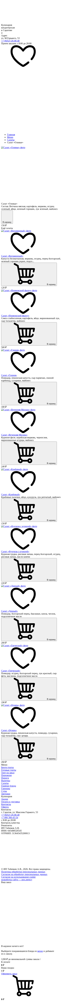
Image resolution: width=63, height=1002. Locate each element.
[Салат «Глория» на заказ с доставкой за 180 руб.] (13, 350)
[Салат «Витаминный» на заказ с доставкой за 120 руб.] (16, 231)
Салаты (5, 783)
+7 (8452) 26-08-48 (10, 41)
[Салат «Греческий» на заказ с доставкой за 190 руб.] (14, 645)
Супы (4, 791)
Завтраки (5, 794)
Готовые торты (8, 770)
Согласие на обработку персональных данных (24, 874)
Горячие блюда (8, 786)
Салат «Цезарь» (9, 730)
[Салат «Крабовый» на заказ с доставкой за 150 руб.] (14, 469)
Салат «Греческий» (10, 670)
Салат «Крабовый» (10, 494)
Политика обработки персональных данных (23, 871)
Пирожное (6, 775)
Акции (4, 799)
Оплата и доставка (10, 801)
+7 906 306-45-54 (9, 817)
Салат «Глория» (9, 375)
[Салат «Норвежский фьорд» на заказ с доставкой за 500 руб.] (19, 290)
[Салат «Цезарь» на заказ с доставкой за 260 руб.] (13, 705)
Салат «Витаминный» (12, 256)
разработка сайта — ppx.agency (16, 879)
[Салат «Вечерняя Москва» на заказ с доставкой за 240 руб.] (18, 409)
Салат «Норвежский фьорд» (15, 315)
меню (40, 951)
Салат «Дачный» (9, 611)
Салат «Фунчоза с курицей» (15, 551)
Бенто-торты (7, 767)
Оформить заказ (9, 973)
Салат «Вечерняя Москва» (14, 435)
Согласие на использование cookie (18, 877)
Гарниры (5, 788)
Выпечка (5, 780)
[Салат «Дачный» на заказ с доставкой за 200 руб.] (13, 586)
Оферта (5, 807)
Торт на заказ (7, 772)
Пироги (5, 778)
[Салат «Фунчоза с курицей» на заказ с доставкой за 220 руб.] (19, 526)
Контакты (6, 804)
